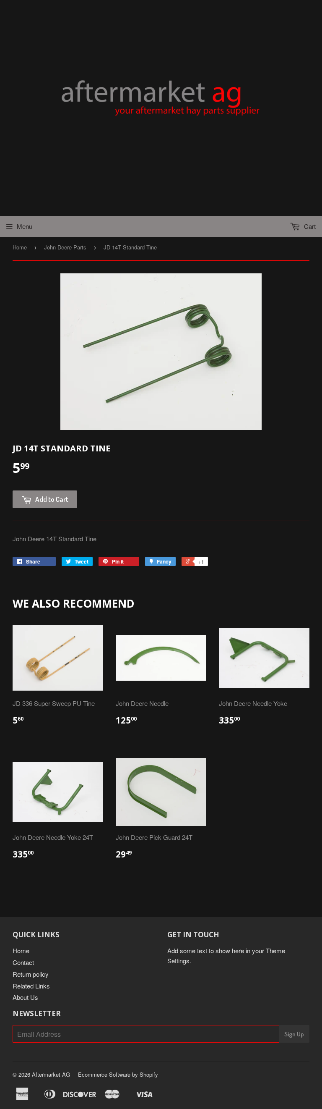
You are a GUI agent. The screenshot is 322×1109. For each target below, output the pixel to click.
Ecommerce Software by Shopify (118, 1074)
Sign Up (294, 1034)
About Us (25, 997)
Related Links (31, 985)
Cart (309, 226)
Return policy (31, 974)
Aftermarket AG (51, 1074)
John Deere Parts (65, 247)
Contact (23, 962)
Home (20, 247)
